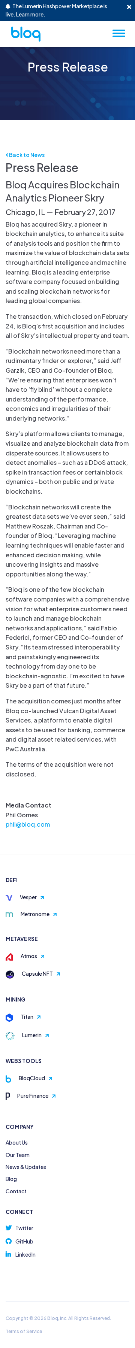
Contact (16, 1191)
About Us (17, 1142)
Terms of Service (24, 1331)
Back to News (26, 154)
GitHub (24, 1241)
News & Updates (26, 1166)
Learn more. (30, 14)
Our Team (18, 1154)
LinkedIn (25, 1254)
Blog (11, 1178)
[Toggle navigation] (118, 33)
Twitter (24, 1227)
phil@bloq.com (28, 824)
